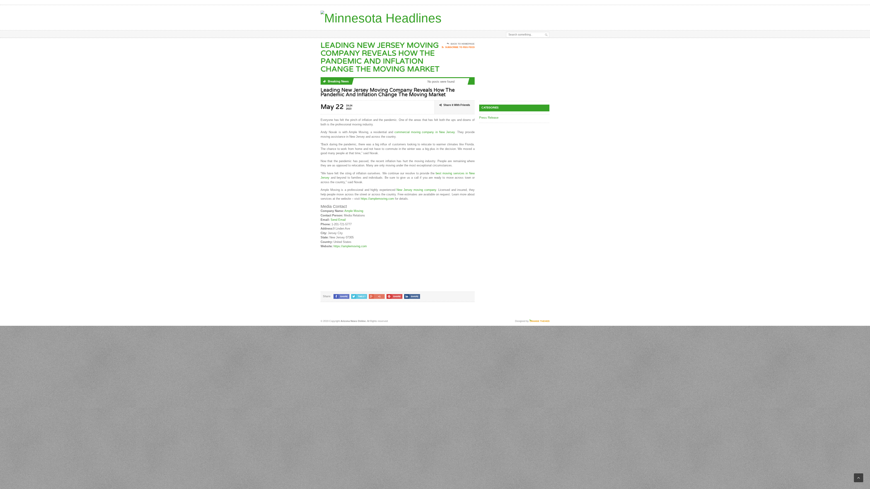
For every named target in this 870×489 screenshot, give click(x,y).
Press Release (488, 117)
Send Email (338, 219)
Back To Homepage (463, 44)
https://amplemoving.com (377, 198)
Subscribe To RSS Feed (460, 47)
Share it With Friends (456, 105)
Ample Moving (353, 211)
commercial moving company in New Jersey (424, 132)
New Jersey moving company (416, 190)
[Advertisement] (496, 16)
